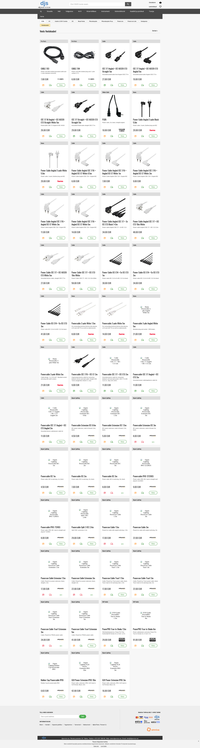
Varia (42, 16)
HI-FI (79, 11)
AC (49, 21)
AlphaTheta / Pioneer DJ (100, 724)
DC (73, 21)
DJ (41, 11)
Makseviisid (86, 724)
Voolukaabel (45, 25)
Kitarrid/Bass (91, 11)
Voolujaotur (144, 21)
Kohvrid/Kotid (120, 11)
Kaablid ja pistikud (137, 11)
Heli (59, 11)
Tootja (151, 11)
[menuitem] (41, 11)
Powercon (120, 21)
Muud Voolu (81, 21)
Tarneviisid (77, 724)
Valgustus (69, 11)
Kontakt (47, 724)
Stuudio (50, 11)
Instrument (105, 11)
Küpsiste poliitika (57, 724)
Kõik (42, 21)
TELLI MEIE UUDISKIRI (46, 712)
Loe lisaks (104, 746)
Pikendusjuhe (93, 21)
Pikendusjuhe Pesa (107, 21)
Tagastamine (68, 724)
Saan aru (96, 746)
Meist (41, 724)
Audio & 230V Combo (61, 21)
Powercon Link (132, 21)
